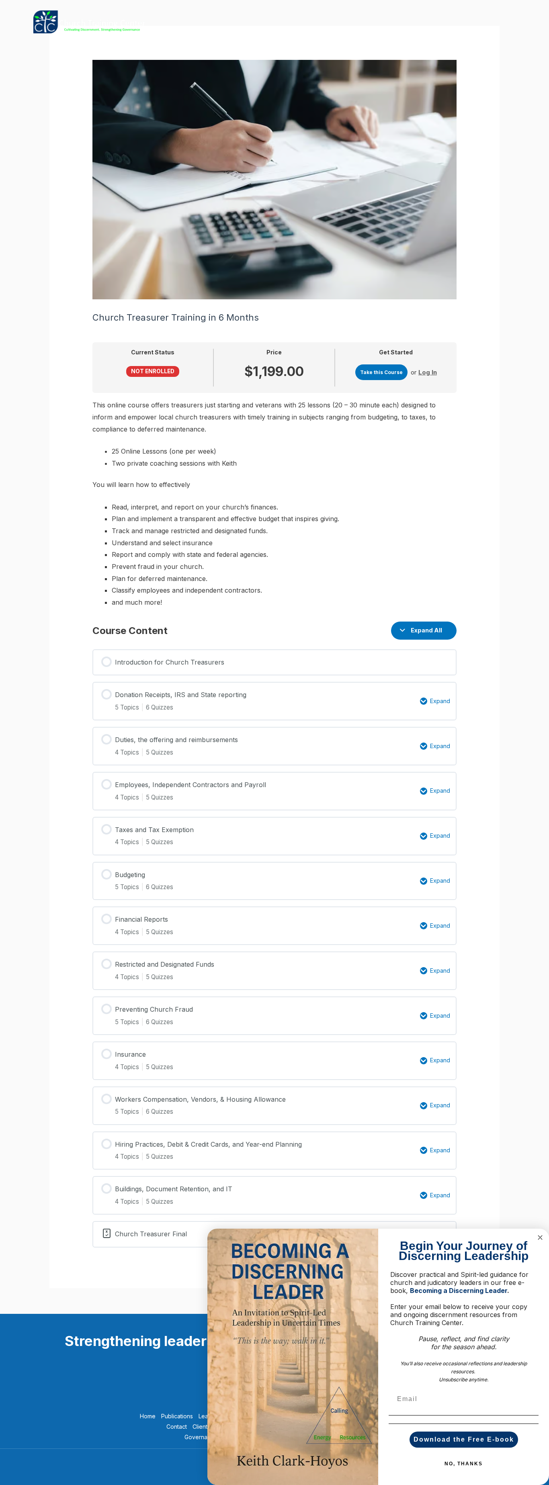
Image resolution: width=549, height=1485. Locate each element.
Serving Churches (318, 21)
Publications (261, 21)
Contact (176, 1426)
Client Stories (493, 21)
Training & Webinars (200, 21)
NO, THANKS (464, 1464)
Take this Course (381, 372)
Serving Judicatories (387, 21)
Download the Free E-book (464, 1439)
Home (148, 1416)
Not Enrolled (152, 371)
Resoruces (445, 21)
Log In (427, 372)
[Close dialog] (540, 1237)
